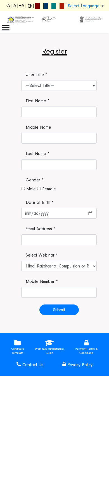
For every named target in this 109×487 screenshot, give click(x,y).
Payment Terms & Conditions (86, 350)
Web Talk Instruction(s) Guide (49, 350)
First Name (37, 100)
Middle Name (38, 127)
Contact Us (32, 364)
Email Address (40, 228)
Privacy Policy (79, 364)
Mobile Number (42, 281)
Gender (35, 180)
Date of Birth (40, 202)
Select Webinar (42, 255)
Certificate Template (17, 350)
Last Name (37, 153)
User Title (36, 74)
